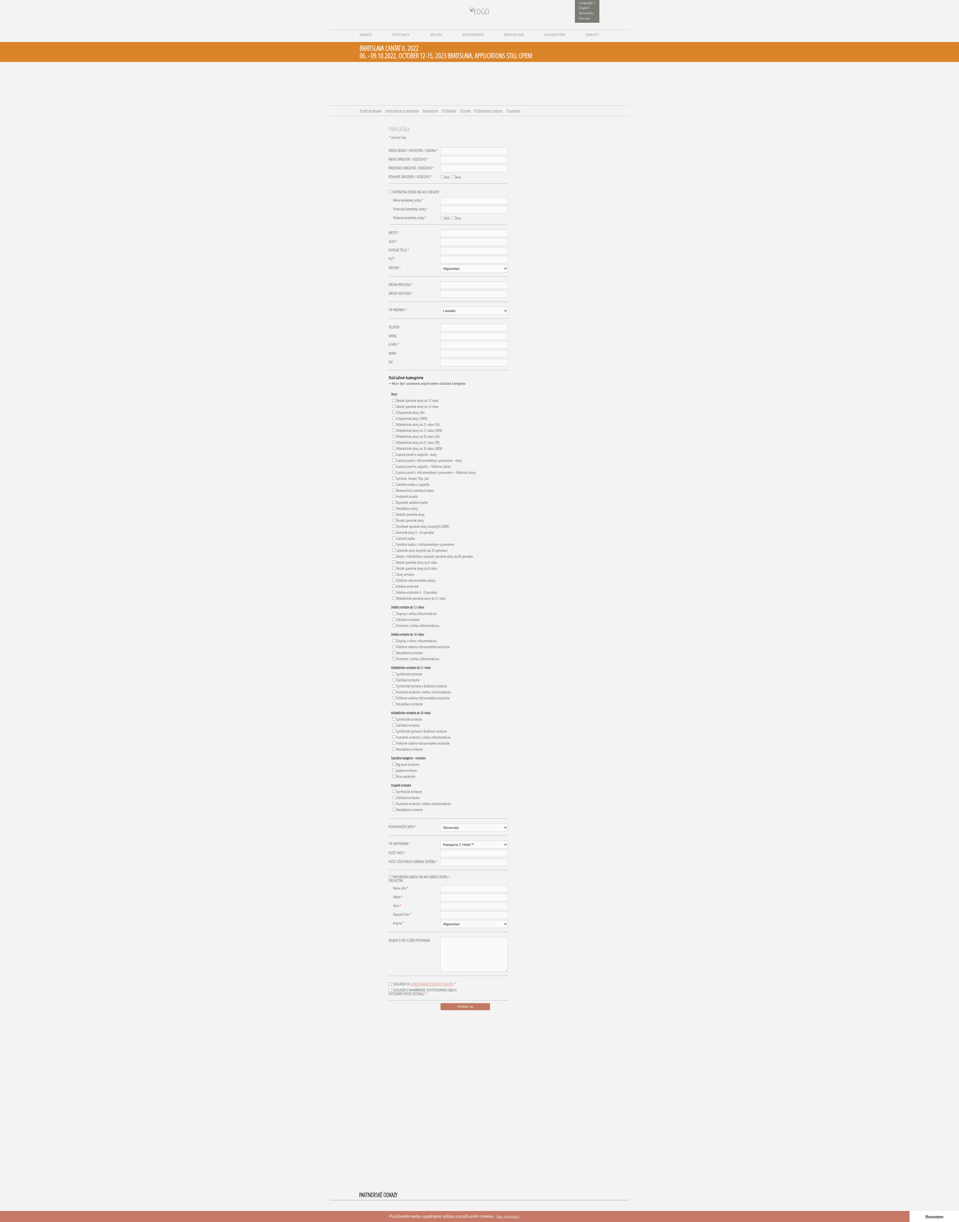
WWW (392, 353)
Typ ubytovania (400, 844)
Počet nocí (397, 853)
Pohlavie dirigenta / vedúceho (410, 177)
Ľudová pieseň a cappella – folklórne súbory (423, 466)
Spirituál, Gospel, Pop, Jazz (412, 478)
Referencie (473, 35)
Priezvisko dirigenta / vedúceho (411, 168)
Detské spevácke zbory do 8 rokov (416, 568)
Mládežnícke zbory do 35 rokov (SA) (418, 436)
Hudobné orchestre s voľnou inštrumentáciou (423, 692)
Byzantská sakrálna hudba (412, 502)
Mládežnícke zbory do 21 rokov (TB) (418, 442)
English (584, 8)
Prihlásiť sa (465, 1006)
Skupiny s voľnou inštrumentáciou (416, 613)
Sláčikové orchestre (408, 619)
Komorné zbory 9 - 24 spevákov (415, 532)
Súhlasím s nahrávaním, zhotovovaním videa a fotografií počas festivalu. (423, 992)
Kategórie (430, 111)
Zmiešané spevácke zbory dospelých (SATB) (422, 526)
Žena (457, 177)
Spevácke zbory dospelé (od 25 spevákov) (422, 550)
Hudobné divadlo (407, 496)
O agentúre (554, 35)
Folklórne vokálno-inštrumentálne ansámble (423, 647)
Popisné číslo (399, 250)
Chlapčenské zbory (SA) (410, 412)
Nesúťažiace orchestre (409, 653)
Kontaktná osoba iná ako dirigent (415, 192)
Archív (436, 35)
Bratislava (514, 35)
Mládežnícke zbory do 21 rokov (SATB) (419, 430)
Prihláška (449, 111)
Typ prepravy (398, 310)
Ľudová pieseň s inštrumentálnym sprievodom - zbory (429, 460)
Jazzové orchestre (406, 770)
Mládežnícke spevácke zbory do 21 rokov (421, 598)
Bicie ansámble (405, 776)
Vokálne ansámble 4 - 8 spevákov (416, 592)
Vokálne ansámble (407, 586)
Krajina (395, 268)
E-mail (394, 344)
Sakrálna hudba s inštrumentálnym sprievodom (425, 544)
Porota (465, 111)
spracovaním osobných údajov (432, 983)
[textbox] (474, 151)
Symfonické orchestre (409, 674)
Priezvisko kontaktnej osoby (410, 209)
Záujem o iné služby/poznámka (409, 940)
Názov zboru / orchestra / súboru (413, 151)
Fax (391, 362)
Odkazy (592, 35)
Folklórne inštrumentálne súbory (415, 580)
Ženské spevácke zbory (410, 520)
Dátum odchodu (401, 294)
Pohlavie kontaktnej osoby (410, 218)
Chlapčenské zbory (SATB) (411, 418)
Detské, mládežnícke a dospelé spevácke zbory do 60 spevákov (434, 556)
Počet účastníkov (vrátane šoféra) (413, 862)
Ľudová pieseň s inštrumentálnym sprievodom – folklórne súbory (436, 472)
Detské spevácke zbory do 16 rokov (417, 406)
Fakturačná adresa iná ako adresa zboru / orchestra (419, 879)
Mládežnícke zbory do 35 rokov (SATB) (419, 448)
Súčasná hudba (405, 538)
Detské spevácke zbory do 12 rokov (417, 400)
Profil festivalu (371, 111)
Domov (366, 35)
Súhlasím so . (424, 984)
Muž (446, 177)
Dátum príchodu (401, 285)
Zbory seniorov (405, 574)
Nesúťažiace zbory (407, 508)
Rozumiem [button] (934, 1217)
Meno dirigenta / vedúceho (409, 159)
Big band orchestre (407, 764)
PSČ (392, 259)
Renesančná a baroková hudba (415, 490)
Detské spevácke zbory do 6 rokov (416, 562)
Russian (584, 18)
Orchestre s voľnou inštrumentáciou (417, 625)
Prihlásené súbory (488, 111)
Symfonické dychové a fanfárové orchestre (421, 686)
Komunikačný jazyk (402, 827)
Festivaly (401, 35)
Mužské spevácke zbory (410, 514)
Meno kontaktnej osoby (408, 200)
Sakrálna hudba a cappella (412, 484)
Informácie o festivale (402, 111)
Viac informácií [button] (507, 1217)
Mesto (394, 233)
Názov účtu (400, 888)
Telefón (394, 327)
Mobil (393, 336)
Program (513, 111)
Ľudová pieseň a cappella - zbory (416, 454)
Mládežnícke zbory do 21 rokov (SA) (418, 424)
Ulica (393, 242)
